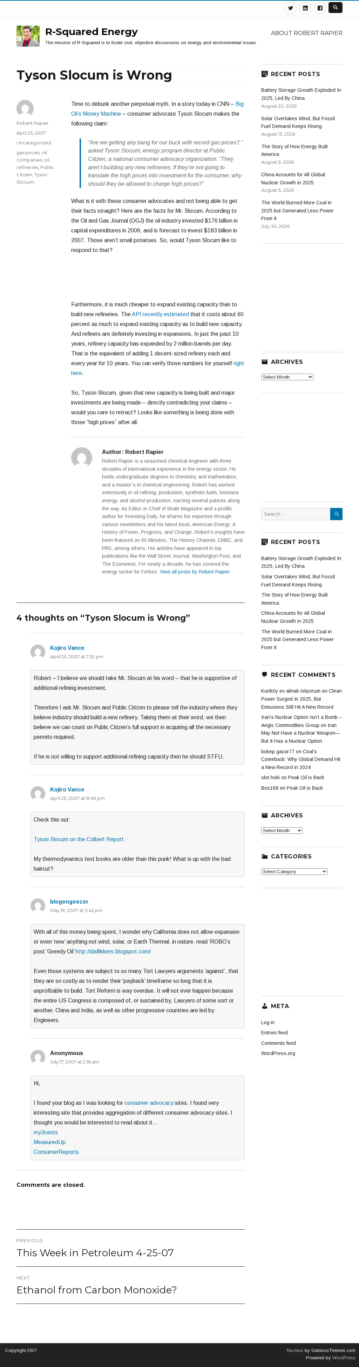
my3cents (46, 1132)
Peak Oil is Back (306, 777)
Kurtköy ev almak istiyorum (290, 691)
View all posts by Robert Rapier (195, 571)
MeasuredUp (50, 1142)
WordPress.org (278, 1053)
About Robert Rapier (307, 33)
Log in (268, 1022)
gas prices (28, 152)
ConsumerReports (56, 1152)
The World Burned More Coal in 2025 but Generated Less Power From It (297, 210)
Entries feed (274, 1032)
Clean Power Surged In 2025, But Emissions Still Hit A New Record (301, 698)
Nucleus (295, 1350)
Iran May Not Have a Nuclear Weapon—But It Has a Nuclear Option (300, 733)
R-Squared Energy (91, 32)
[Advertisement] (167, 281)
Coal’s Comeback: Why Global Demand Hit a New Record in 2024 (300, 759)
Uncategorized (33, 142)
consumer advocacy (149, 1103)
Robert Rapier (32, 123)
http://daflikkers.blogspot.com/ (113, 951)
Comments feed (278, 1043)
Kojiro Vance (67, 648)
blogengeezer (69, 902)
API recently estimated (160, 314)
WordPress (343, 1357)
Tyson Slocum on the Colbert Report (79, 839)
